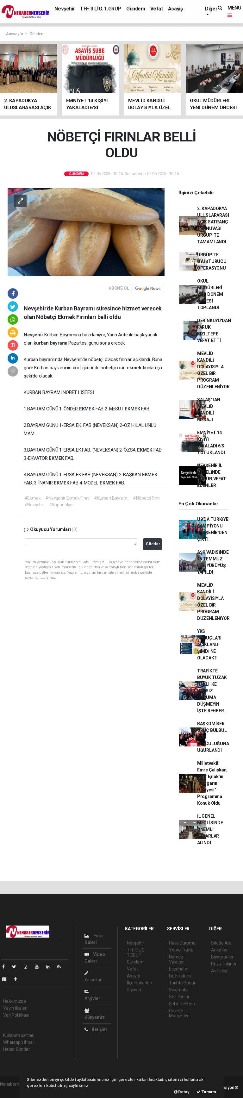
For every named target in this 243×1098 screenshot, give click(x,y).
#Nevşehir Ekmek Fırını (67, 498)
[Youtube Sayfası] (39, 966)
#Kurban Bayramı (111, 498)
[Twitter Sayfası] (16, 966)
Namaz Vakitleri (176, 959)
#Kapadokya (61, 504)
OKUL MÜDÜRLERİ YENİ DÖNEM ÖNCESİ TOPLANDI (210, 294)
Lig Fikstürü (180, 975)
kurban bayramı (51, 343)
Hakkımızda (14, 1001)
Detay (184, 1091)
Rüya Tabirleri (224, 963)
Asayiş (175, 9)
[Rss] (61, 966)
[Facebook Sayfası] (6, 966)
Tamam (208, 1091)
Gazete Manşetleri (179, 1013)
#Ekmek (32, 498)
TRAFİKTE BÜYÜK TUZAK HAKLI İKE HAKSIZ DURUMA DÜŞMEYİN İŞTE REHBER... (212, 690)
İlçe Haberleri (139, 982)
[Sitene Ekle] (18, 979)
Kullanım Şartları (18, 1035)
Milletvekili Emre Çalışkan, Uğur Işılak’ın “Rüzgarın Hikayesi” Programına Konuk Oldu (212, 783)
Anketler (219, 949)
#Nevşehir (34, 504)
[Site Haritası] (7, 979)
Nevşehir (64, 9)
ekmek (135, 368)
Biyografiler (222, 956)
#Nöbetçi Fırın (146, 498)
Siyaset (134, 989)
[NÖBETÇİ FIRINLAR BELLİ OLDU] (86, 231)
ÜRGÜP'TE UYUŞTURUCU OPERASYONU (212, 261)
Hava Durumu (182, 942)
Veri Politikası (16, 1015)
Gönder (153, 543)
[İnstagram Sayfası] (28, 966)
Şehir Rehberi (182, 1003)
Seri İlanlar (179, 996)
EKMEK (87, 409)
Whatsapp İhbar (18, 1042)
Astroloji (219, 970)
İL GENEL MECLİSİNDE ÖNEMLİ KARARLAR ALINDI (210, 829)
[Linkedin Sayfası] (50, 966)
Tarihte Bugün (182, 982)
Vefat (156, 9)
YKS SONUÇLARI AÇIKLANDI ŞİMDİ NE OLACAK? (209, 644)
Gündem (135, 9)
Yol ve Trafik (181, 949)
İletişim (99, 1029)
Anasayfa (15, 33)
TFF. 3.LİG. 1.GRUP (100, 9)
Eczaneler (178, 968)
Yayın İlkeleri (15, 1008)
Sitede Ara (221, 942)
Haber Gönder (16, 1049)
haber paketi (12, 1090)
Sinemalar (179, 989)
